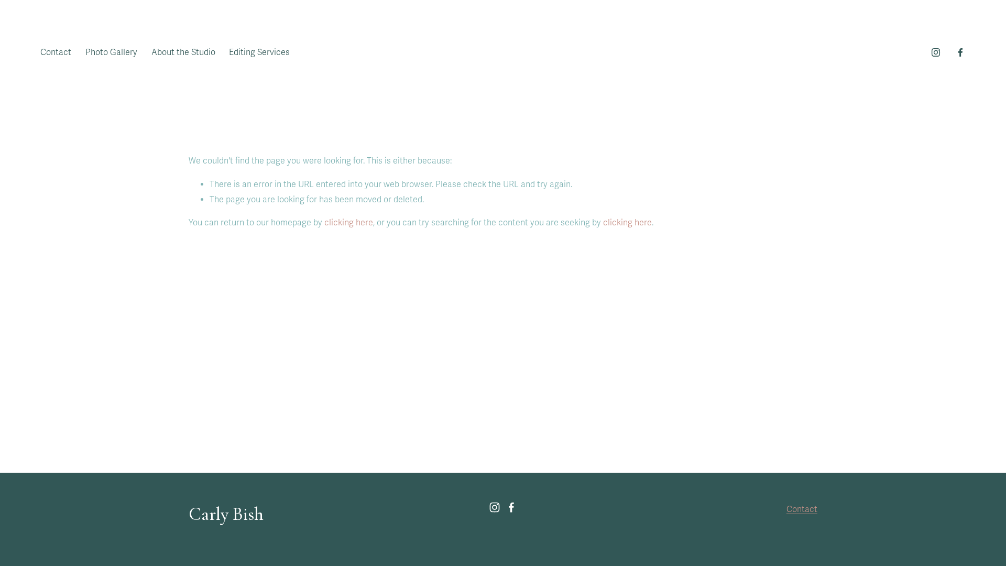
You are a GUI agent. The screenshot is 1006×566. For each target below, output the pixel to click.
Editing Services (259, 52)
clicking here (348, 222)
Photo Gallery (111, 52)
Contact (55, 52)
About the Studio (183, 52)
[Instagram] (936, 52)
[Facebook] (960, 52)
